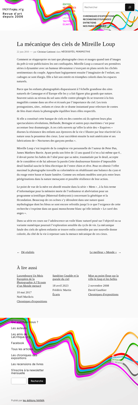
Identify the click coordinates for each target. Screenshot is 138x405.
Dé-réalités (27, 252)
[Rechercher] (129, 7)
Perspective (83, 51)
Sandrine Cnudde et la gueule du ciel (66, 277)
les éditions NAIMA (33, 400)
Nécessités (68, 51)
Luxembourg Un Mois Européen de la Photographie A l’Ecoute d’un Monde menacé (31, 280)
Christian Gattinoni (46, 51)
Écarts (56, 294)
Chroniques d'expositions (32, 301)
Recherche (37, 380)
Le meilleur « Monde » (103, 252)
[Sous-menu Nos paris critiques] (107, 26)
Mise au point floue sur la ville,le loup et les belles (103, 277)
